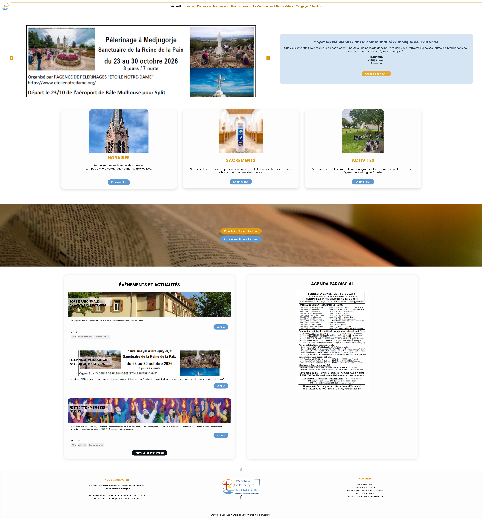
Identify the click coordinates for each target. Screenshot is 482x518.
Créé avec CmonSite (260, 515)
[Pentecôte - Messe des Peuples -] (149, 410)
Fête (74, 336)
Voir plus (221, 327)
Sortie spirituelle (85, 336)
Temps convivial (102, 336)
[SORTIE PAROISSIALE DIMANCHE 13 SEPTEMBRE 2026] (149, 304)
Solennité (82, 445)
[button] (268, 58)
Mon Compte (240, 515)
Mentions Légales (220, 515)
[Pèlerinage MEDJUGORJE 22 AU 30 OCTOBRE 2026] (149, 363)
